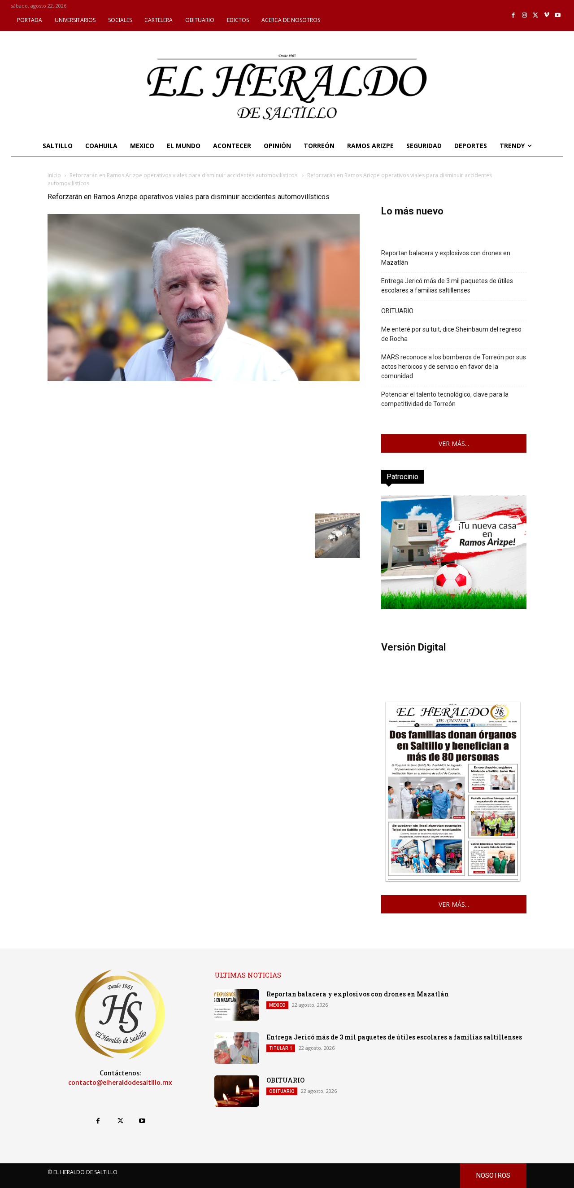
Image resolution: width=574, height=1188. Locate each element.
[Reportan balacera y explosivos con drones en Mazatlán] (236, 1005)
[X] (535, 15)
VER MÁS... (454, 443)
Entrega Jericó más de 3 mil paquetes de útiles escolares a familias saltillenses (447, 285)
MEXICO (277, 1005)
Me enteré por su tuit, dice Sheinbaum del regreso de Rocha (451, 334)
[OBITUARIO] (236, 1091)
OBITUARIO (397, 310)
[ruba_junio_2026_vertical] (453, 607)
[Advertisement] (204, 446)
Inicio (54, 175)
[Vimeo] (546, 15)
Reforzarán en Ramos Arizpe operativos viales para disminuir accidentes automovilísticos (184, 175)
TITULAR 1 (280, 1048)
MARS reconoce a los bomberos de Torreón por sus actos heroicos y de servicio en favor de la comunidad (453, 367)
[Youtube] (557, 15)
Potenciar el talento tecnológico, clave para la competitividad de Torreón (445, 399)
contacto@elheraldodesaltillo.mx (120, 1083)
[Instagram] (524, 15)
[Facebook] (513, 15)
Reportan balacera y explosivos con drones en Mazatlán (445, 257)
